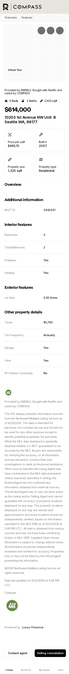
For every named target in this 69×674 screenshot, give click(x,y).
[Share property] (60, 30)
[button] (18, 52)
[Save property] (50, 30)
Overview (11, 17)
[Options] (41, 30)
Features (26, 17)
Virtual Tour (15, 69)
